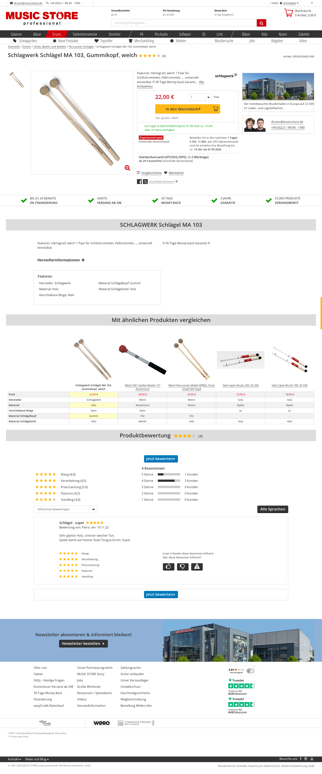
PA (141, 34)
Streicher (115, 34)
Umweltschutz (131, 687)
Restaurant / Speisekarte (94, 693)
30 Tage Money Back (48, 693)
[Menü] (254, 667)
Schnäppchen (28, 40)
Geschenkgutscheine (135, 693)
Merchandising (144, 40)
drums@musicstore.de (28, 3)
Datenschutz (272, 766)
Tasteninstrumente (84, 34)
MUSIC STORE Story (90, 674)
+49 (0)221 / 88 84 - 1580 (288, 127)
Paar (217, 97)
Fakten (38, 674)
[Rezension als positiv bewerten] (168, 566)
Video (303, 40)
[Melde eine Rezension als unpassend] (197, 566)
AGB (311, 766)
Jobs (252, 40)
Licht (220, 34)
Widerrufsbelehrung (294, 766)
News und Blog (35, 759)
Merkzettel (176, 173)
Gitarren (16, 34)
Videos (82, 699)
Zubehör (303, 34)
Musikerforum (227, 766)
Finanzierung (43, 699)
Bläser (246, 34)
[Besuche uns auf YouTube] (312, 759)
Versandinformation (91, 706)
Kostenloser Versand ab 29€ (53, 687)
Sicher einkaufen (132, 674)
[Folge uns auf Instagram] (306, 759)
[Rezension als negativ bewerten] (183, 566)
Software (185, 34)
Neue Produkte (68, 40)
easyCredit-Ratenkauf (49, 706)
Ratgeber (277, 40)
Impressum (256, 766)
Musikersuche (224, 40)
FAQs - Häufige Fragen (49, 680)
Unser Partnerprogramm (95, 668)
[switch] (250, 671)
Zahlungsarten (131, 668)
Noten (283, 34)
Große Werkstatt (89, 687)
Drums (56, 34)
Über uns (40, 668)
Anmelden (289, 3)
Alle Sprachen (272, 509)
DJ (203, 34)
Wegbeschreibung (133, 699)
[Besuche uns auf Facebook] (300, 759)
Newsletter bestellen (81, 643)
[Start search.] (261, 23)
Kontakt (13, 759)
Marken (181, 40)
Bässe (37, 34)
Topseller (106, 40)
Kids (264, 34)
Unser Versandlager (135, 680)
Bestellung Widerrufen (136, 706)
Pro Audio (161, 34)
